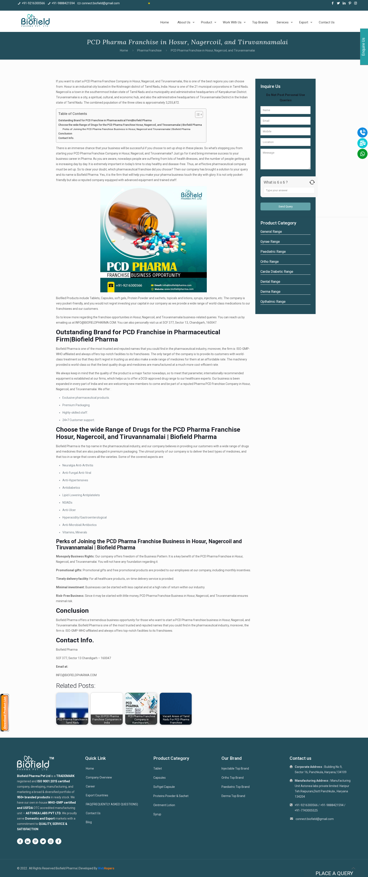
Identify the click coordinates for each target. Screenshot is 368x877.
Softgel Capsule (164, 786)
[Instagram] (355, 3)
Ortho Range (269, 262)
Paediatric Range (273, 252)
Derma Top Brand (233, 796)
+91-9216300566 (33, 3)
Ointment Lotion (164, 805)
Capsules (159, 777)
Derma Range (270, 292)
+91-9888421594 (63, 3)
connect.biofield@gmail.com (101, 3)
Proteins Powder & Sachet (170, 796)
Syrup (157, 814)
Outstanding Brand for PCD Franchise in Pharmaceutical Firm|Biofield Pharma (105, 120)
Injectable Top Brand (235, 768)
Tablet (157, 768)
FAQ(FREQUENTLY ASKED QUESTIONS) (112, 804)
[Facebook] (332, 3)
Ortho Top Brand (232, 777)
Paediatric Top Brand (235, 786)
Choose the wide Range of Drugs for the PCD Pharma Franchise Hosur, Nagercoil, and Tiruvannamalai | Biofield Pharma (130, 124)
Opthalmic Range (273, 302)
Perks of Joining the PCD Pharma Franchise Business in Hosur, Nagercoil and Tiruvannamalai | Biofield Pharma (126, 129)
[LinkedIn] (344, 3)
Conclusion (65, 133)
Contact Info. (66, 138)
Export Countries (97, 795)
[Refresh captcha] (312, 182)
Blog (89, 822)
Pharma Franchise (149, 50)
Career (90, 786)
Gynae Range (270, 242)
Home (124, 50)
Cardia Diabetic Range (276, 272)
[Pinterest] (350, 3)
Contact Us (93, 813)
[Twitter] (338, 3)
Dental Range (270, 282)
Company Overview (99, 777)
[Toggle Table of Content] (197, 114)
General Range (271, 232)
